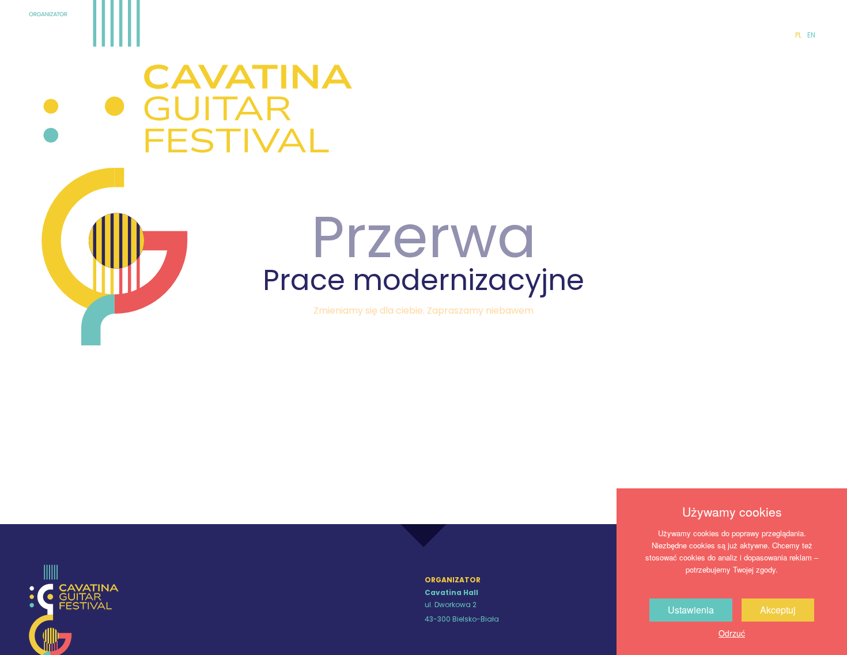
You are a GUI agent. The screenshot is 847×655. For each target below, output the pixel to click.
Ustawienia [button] (691, 609)
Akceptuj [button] (778, 609)
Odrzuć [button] (732, 633)
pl (798, 35)
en (811, 35)
